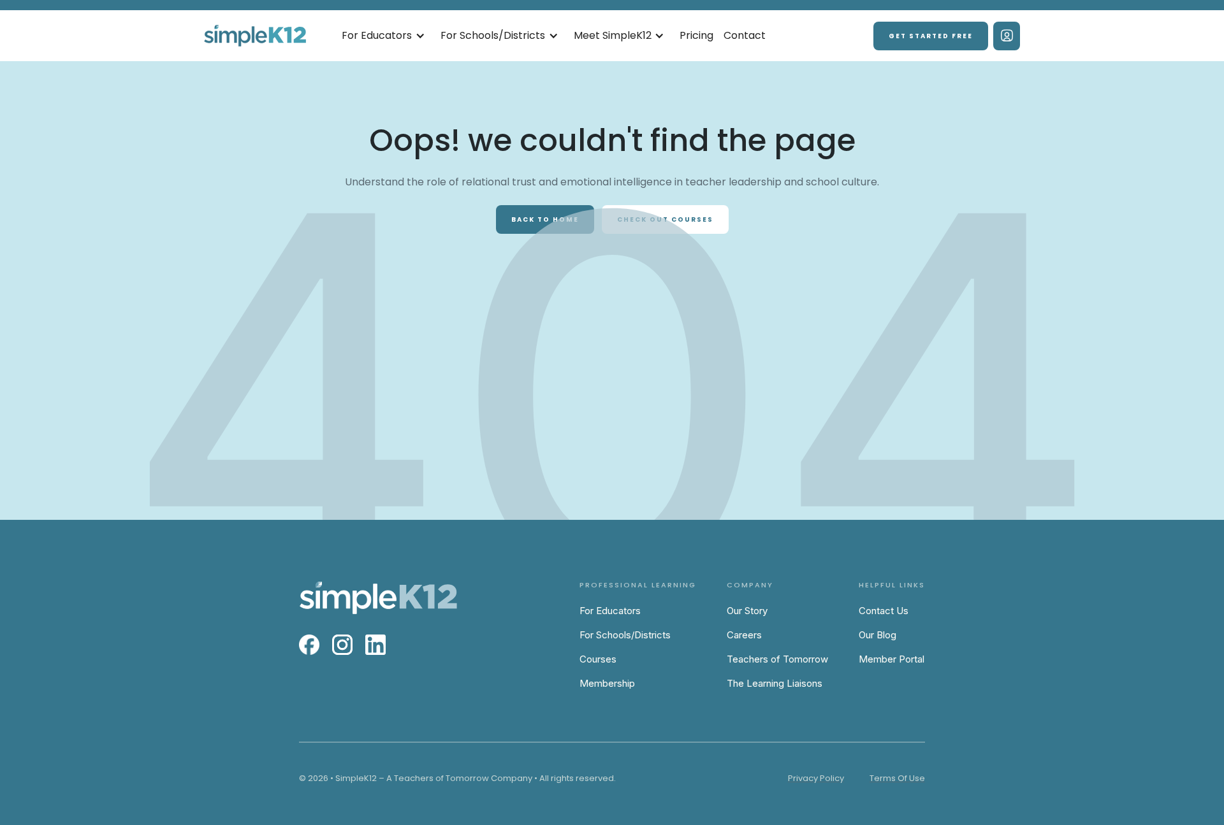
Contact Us (883, 611)
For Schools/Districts (625, 635)
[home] (255, 36)
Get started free (931, 36)
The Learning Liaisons (774, 683)
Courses (597, 659)
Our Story (747, 611)
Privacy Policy (816, 778)
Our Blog (877, 635)
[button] (383, 36)
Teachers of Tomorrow (777, 659)
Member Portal (891, 659)
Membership (607, 683)
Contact (745, 35)
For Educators (610, 611)
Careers (744, 635)
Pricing (696, 35)
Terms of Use (897, 778)
